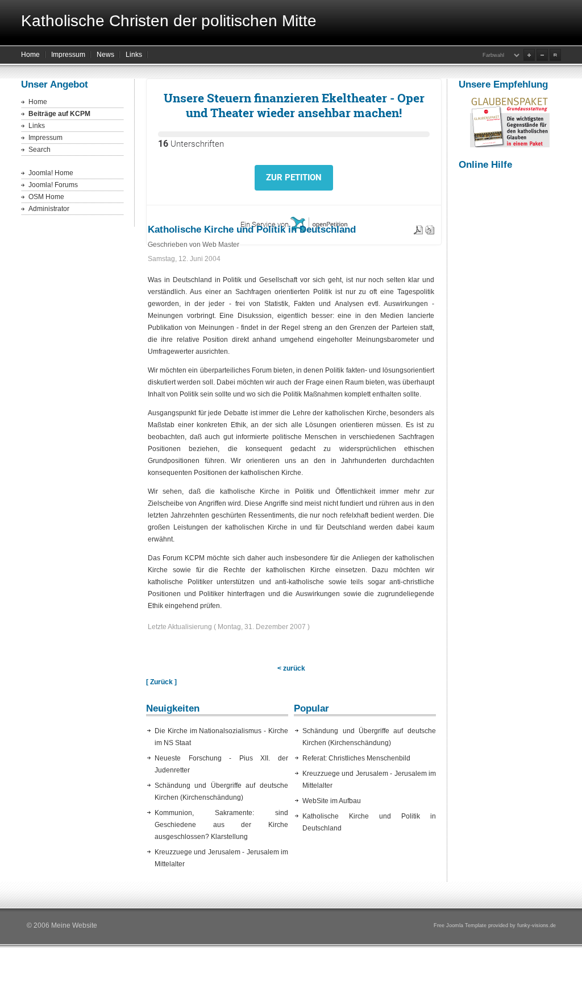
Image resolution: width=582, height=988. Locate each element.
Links (134, 55)
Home (30, 55)
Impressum (68, 55)
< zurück (291, 668)
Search (39, 150)
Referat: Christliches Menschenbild (356, 758)
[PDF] (418, 228)
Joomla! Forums (53, 185)
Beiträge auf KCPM (59, 114)
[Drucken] (429, 228)
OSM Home (46, 197)
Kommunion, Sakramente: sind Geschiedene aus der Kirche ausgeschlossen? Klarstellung (221, 825)
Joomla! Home (50, 173)
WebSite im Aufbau (331, 801)
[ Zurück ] (161, 682)
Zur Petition (294, 177)
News (105, 55)
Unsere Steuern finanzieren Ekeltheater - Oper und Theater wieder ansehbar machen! (294, 105)
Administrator (48, 209)
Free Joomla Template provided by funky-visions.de (495, 925)
